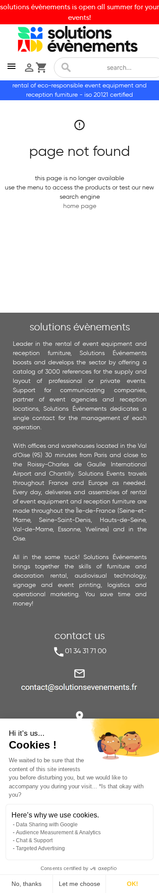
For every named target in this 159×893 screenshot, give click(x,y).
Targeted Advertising (40, 848)
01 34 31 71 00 (85, 651)
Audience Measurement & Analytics (58, 832)
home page (79, 206)
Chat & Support (34, 840)
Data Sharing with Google (47, 824)
